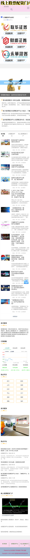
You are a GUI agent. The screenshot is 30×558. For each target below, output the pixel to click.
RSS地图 (18, 550)
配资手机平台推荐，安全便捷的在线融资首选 (17, 273)
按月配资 (4, 543)
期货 (22, 397)
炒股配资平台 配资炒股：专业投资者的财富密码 (14, 526)
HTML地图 (23, 550)
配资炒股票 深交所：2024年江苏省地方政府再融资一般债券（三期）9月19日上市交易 (14, 449)
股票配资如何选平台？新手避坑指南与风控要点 (17, 287)
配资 (22, 381)
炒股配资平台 (14, 543)
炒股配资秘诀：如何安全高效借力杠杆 (13, 95)
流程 (8, 397)
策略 (8, 401)
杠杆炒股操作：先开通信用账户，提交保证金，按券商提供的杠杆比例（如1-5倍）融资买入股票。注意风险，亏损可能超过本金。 (18, 240)
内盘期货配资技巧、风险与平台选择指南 (17, 166)
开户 (22, 393)
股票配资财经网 (19, 553)
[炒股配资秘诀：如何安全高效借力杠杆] (15, 82)
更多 (26, 17)
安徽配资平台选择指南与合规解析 (17, 223)
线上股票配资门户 (24, 544)
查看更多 (15, 316)
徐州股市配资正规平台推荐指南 (17, 153)
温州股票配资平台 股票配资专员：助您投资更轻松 (14, 487)
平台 (8, 393)
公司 (8, 385)
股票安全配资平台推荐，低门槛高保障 (17, 178)
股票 (22, 385)
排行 (8, 381)
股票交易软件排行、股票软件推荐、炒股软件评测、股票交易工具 (17, 258)
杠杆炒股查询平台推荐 (8, 515)
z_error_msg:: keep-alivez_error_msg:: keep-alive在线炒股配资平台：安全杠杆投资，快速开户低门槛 (18, 193)
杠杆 (8, 389)
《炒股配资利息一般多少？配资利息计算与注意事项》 (17, 209)
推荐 (22, 389)
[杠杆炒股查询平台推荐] (15, 506)
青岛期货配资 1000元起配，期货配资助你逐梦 (13, 462)
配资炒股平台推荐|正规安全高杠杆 (17, 141)
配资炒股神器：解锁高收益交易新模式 (11, 532)
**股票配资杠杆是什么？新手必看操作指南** (17, 301)
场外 (22, 401)
